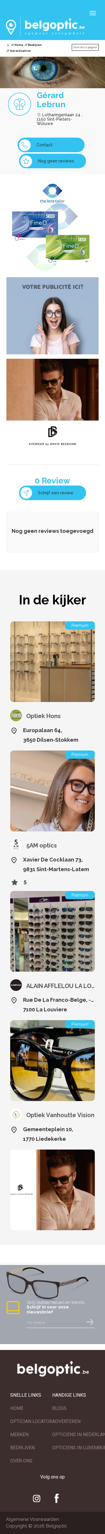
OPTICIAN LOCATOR (31, 1421)
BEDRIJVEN (22, 1447)
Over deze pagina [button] (85, 47)
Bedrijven (35, 45)
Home (19, 45)
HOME (16, 1408)
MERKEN (19, 1434)
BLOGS (59, 1408)
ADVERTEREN (66, 1421)
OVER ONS (21, 1461)
